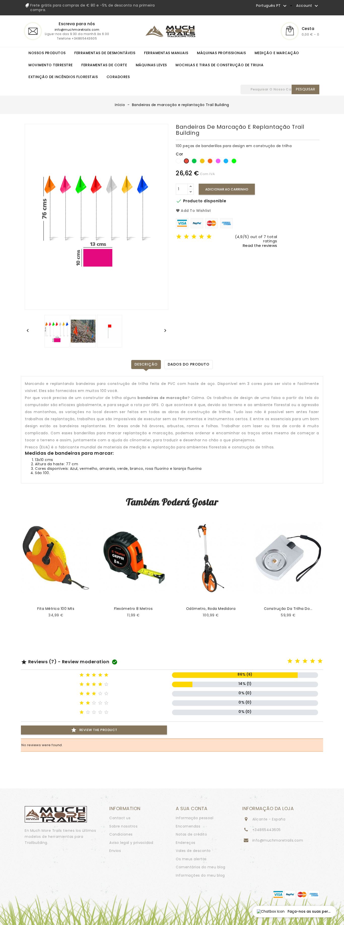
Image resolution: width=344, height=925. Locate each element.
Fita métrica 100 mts (55, 608)
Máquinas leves (151, 65)
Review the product (94, 730)
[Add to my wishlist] (81, 594)
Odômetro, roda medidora (211, 608)
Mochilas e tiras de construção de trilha (219, 65)
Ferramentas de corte (104, 65)
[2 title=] (297, 661)
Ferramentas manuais (166, 52)
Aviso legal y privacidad (131, 842)
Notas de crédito (191, 834)
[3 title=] (305, 661)
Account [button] (307, 6)
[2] (186, 237)
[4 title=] (312, 661)
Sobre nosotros (123, 826)
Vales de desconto (193, 850)
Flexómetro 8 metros (133, 608)
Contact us (119, 817)
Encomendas (188, 826)
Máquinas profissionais (221, 52)
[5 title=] (320, 661)
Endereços (185, 842)
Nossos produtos (47, 52)
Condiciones (121, 834)
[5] (209, 237)
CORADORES (118, 76)
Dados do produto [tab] (189, 364)
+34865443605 (266, 829)
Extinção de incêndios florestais (63, 76)
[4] (201, 237)
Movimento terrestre (50, 65)
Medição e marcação (277, 52)
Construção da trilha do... (288, 608)
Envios (115, 850)
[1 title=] (290, 661)
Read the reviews (260, 245)
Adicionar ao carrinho (226, 189)
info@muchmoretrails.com (77, 29)
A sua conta (192, 808)
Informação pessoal (194, 817)
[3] (194, 237)
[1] (179, 237)
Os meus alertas (191, 859)
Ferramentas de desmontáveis (104, 52)
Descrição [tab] (146, 364)
